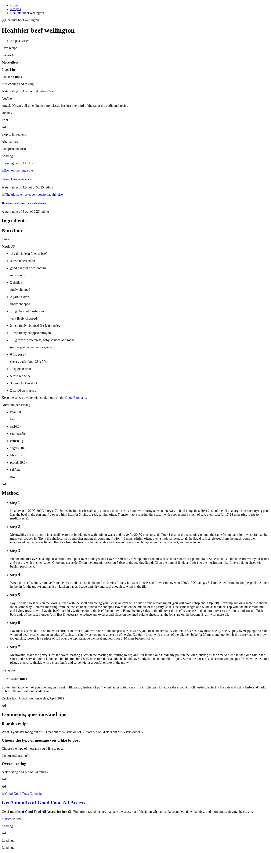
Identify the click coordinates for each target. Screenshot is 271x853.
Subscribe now (12, 819)
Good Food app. (76, 397)
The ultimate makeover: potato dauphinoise (24, 203)
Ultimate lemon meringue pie (16, 179)
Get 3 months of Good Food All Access (43, 802)
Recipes (15, 9)
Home (14, 5)
